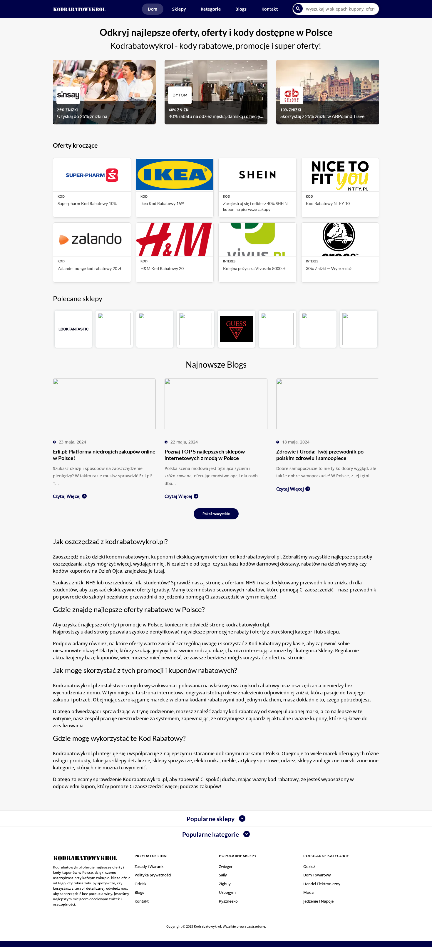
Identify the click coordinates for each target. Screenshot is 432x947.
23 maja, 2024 (72, 442)
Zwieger (225, 866)
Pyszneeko (228, 901)
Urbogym (227, 892)
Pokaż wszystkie (216, 513)
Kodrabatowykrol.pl (145, 779)
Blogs (241, 9)
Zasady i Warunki (149, 866)
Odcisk (140, 883)
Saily (223, 875)
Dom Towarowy (317, 875)
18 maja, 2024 (295, 442)
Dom (153, 9)
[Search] (298, 8)
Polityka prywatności (153, 875)
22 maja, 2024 (184, 442)
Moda (308, 892)
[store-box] (73, 329)
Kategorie (211, 9)
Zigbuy (225, 883)
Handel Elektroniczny (321, 883)
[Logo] (79, 9)
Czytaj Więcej (67, 496)
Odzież (309, 866)
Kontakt (270, 9)
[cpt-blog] (104, 403)
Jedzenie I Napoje (318, 901)
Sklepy (179, 9)
